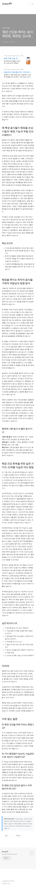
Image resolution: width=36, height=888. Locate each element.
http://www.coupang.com (12, 55)
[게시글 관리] (11, 835)
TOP (32, 881)
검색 (27, 3)
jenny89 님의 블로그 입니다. (9, 854)
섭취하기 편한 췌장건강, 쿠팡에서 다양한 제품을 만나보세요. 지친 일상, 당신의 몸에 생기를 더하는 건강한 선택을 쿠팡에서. (18, 76)
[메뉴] (32, 3)
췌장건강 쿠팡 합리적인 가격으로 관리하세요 (18, 72)
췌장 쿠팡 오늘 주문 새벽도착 (11, 58)
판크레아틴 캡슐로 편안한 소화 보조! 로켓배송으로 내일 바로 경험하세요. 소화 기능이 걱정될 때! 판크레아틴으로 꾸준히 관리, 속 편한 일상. (12, 62)
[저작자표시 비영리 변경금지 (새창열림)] (24, 836)
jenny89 (7, 3)
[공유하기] (9, 835)
